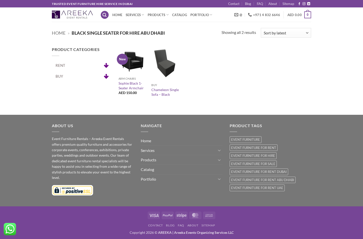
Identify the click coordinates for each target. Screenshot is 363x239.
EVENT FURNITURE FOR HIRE (253, 156)
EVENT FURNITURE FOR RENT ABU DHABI (262, 180)
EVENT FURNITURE (245, 140)
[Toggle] (219, 150)
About (272, 4)
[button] (105, 15)
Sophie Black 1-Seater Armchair (131, 85)
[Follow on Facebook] (299, 4)
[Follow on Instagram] (303, 4)
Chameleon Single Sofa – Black (165, 92)
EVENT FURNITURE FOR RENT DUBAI (259, 172)
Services (133, 15)
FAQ (260, 4)
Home (117, 15)
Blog (248, 4)
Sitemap (288, 4)
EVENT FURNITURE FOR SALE (253, 164)
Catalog (179, 15)
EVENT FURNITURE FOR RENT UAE (257, 188)
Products (156, 15)
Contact (234, 4)
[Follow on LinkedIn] (308, 4)
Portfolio (199, 15)
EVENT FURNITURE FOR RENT (253, 148)
